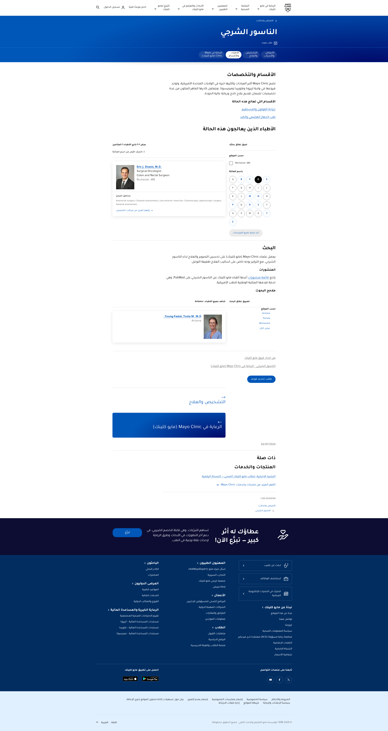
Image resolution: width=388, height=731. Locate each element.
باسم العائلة (236, 172)
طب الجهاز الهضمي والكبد (258, 117)
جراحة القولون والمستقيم (259, 109)
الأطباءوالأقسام (234, 54)
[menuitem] (268, 55)
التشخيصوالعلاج (251, 54)
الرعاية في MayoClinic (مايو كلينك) (212, 54)
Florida (266, 318)
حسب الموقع (236, 156)
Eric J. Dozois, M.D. (149, 167)
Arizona (266, 313)
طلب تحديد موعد (261, 379)
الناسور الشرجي (249, 33)
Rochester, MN (242, 163)
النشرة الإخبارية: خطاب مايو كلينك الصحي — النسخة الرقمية (239, 476)
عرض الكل (264, 328)
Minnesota (264, 323)
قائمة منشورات (258, 278)
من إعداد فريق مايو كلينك (260, 358)
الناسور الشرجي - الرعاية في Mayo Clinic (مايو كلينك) (243, 366)
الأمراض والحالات (264, 21)
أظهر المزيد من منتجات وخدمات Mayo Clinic (248, 484)
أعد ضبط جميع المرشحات (246, 233)
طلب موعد (267, 43)
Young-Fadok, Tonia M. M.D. (182, 316)
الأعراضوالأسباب (269, 54)
